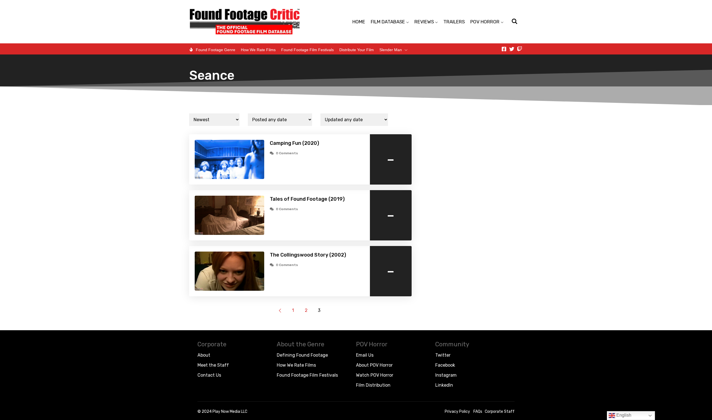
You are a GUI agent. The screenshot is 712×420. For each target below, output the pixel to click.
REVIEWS (424, 21)
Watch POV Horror (374, 375)
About (203, 355)
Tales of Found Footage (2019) (307, 199)
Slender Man (390, 50)
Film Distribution (373, 385)
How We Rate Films (258, 50)
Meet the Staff (213, 365)
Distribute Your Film (356, 50)
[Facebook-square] (503, 48)
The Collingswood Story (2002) (308, 255)
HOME (358, 21)
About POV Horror (374, 365)
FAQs (477, 411)
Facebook (445, 365)
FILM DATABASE (388, 21)
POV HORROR (485, 21)
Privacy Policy (457, 411)
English (623, 415)
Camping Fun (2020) (294, 143)
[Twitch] (519, 48)
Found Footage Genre (215, 50)
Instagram (446, 375)
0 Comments (287, 153)
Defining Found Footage (302, 355)
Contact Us (209, 375)
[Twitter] (511, 48)
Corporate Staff (500, 411)
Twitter (443, 355)
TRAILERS (454, 21)
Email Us (365, 355)
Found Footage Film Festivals (307, 50)
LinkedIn (444, 385)
